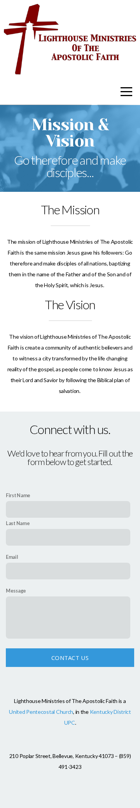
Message (16, 591)
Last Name (18, 523)
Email (12, 557)
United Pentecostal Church (41, 711)
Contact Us (70, 658)
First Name (18, 495)
